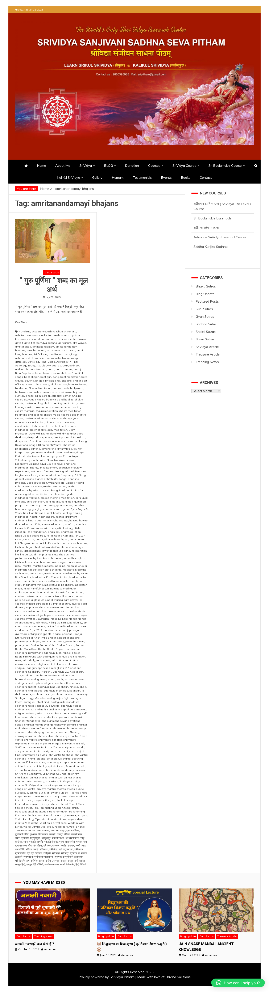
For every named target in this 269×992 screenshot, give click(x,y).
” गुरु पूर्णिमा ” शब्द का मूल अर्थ (52, 285)
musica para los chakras (41, 611)
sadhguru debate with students (60, 683)
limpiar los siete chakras (54, 554)
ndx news (41, 622)
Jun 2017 (80, 535)
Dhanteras (68, 444)
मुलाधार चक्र (21, 845)
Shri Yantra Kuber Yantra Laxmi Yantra (38, 747)
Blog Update (205, 294)
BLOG (108, 165)
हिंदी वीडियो (80, 864)
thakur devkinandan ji (74, 796)
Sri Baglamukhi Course (225, 165)
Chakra (76, 395)
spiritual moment (74, 762)
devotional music (54, 441)
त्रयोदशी (25, 838)
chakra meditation (47, 410)
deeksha (20, 437)
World (27, 826)
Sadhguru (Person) (39, 671)
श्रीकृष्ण (47, 853)
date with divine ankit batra (66, 433)
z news (80, 826)
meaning (59, 565)
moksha (20, 592)
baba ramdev (63, 369)
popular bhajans (69, 637)
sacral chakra (70, 664)
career (46, 395)
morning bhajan (36, 592)
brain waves (50, 392)
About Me (62, 165)
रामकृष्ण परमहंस (59, 845)
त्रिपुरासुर (46, 838)
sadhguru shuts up (48, 705)
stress (71, 788)
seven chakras (31, 717)
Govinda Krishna (32, 486)
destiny (58, 437)
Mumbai (52, 592)
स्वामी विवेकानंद (67, 864)
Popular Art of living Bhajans (40, 637)
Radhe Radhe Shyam (51, 649)
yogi (72, 826)
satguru (20, 713)
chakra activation (25, 399)
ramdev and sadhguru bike (44, 652)
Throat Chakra (77, 804)
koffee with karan (55, 543)
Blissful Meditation (40, 388)
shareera (20, 732)
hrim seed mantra (52, 524)
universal (58, 815)
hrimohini (81, 524)
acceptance (39, 331)
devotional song (77, 441)
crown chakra (38, 429)
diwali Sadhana (65, 452)
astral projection (36, 358)
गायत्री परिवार (63, 834)
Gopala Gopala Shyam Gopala (45, 482)
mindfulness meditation (61, 588)
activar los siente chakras (70, 339)
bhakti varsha (58, 384)
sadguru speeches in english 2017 (48, 667)
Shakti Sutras (206, 331)
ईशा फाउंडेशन (72, 830)
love (54, 562)
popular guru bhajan (27, 641)
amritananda (23, 346)
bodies (57, 388)
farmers (48, 471)
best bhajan (31, 376)
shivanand (61, 732)
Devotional (36, 441)
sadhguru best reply (27, 683)
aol (43, 350)
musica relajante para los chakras (47, 615)
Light (34, 554)
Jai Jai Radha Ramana (59, 535)
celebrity (56, 395)
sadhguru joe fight (58, 698)
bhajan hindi (52, 380)
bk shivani (21, 388)
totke (75, 807)
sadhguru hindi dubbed (71, 686)
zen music (43, 830)
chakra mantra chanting (66, 407)
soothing (77, 758)
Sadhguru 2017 (62, 671)
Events (166, 177)
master (48, 565)
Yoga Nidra (61, 826)
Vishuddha (31, 822)
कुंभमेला (33, 834)
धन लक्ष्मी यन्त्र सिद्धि (75, 838)
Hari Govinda (37, 512)
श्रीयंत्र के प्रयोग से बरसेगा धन (69, 856)
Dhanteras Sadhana (27, 448)
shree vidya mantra (67, 735)
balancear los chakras (57, 373)
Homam (118, 177)
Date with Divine (39, 433)
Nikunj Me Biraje (58, 622)
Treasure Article (208, 354)
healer (57, 512)
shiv (30, 732)
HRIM (37, 524)
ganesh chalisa (24, 478)
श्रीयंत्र (65, 853)
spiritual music (24, 766)
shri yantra (30, 739)
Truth (31, 815)
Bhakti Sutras (206, 286)
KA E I (18, 539)
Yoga (50, 826)
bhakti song (42, 384)
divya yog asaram (35, 452)
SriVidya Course (184, 165)
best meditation (70, 376)
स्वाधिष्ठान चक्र (52, 864)
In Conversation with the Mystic (43, 528)
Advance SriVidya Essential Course (220, 222)
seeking (76, 713)
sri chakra (81, 770)
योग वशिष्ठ (37, 845)
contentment (58, 426)
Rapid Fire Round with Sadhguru (35, 656)
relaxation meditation (64, 660)
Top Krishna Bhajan (51, 807)
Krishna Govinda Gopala (49, 546)
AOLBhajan (53, 350)
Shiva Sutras (205, 339)
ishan (77, 531)
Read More (21, 322)
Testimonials (142, 177)
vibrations (60, 819)
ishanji (19, 535)
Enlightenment (48, 467)
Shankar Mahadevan (28, 720)
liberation (81, 550)
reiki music (62, 656)
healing (67, 512)
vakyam (82, 815)
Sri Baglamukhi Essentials (213, 204)
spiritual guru (54, 762)
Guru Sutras (52, 272)
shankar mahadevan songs (70, 728)
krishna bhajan (24, 546)
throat (64, 804)
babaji (78, 369)
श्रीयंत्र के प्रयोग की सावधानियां (38, 856)
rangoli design (71, 652)
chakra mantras (24, 410)
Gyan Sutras (205, 316)
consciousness (65, 422)
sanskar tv (53, 709)
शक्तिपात (44, 849)
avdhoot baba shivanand (30, 369)
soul (17, 762)
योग (30, 845)
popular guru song (52, 641)
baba (50, 369)
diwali (50, 452)
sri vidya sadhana (59, 785)
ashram (20, 358)
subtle (80, 788)
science (65, 713)
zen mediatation (25, 830)
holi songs (61, 520)
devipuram (21, 441)
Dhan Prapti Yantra (49, 444)
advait (19, 342)
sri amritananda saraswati (31, 770)
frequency (67, 475)
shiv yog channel (44, 732)
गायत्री (52, 834)
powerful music (74, 641)
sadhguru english (26, 686)
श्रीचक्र (56, 853)
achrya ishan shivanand (61, 331)
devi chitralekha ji (74, 437)
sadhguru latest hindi (37, 701)
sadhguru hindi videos (28, 690)
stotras (61, 788)
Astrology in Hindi (67, 361)
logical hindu (71, 558)
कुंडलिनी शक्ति (22, 834)
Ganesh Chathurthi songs (50, 478)
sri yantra (30, 788)
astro (50, 358)
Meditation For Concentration (50, 577)
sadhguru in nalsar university (69, 694)
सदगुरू (56, 860)
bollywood (76, 388)
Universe (70, 815)
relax (18, 660)
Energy (34, 467)
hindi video (35, 520)
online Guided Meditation (62, 626)
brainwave (65, 392)
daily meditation (57, 429)
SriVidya (85, 165)
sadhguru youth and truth (30, 709)
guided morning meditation (57, 497)
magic (62, 562)
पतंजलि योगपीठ (51, 841)
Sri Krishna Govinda (54, 773)
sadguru (20, 667)
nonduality (75, 622)
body (66, 388)
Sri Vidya (64, 781)
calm (38, 395)
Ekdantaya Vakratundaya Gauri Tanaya (39, 463)
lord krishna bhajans (37, 562)
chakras (57, 418)
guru (78, 497)
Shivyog (74, 732)
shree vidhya (46, 735)
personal (67, 633)
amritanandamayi (43, 346)
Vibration (47, 819)
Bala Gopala (23, 373)
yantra (36, 826)
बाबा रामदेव (70, 841)
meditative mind (33, 584)
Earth (18, 456)
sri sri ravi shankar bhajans (42, 777)
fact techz (36, 471)
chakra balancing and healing (55, 399)
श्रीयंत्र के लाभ (22, 860)
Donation (132, 165)
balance (37, 373)
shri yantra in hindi (73, 743)
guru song (49, 505)
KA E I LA (28, 539)
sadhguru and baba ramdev (39, 675)
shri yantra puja (52, 751)
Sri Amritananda (75, 766)
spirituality (40, 766)
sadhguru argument (43, 679)
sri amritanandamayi (61, 770)
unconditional (43, 815)
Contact (206, 177)
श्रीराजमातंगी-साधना (206, 213)
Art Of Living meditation (47, 354)
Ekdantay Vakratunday (60, 460)
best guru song (49, 376)
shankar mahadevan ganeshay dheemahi (50, 724)
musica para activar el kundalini (55, 596)
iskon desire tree (34, 535)
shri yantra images (49, 743)
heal (49, 512)
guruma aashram (50, 509)
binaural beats (77, 384)
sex (43, 717)
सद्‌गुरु (63, 860)
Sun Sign (44, 792)
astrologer (73, 358)
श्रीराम (49, 860)
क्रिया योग (43, 834)
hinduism (48, 520)
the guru (50, 800)
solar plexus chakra (59, 758)
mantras (38, 565)
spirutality (54, 766)
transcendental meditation (31, 811)
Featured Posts (207, 301)
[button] (238, 983)
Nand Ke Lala (59, 618)
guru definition (35, 501)
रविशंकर (47, 845)
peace (57, 633)
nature (30, 622)
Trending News (207, 362)
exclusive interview (70, 467)
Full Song (80, 475)
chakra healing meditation (60, 403)
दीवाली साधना (58, 838)
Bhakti (29, 384)
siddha (41, 758)
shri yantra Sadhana (61, 754)
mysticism (43, 618)
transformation (58, 811)
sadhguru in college (56, 690)
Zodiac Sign (57, 830)
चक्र (17, 838)
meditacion (22, 569)
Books (185, 177)
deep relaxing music (39, 437)
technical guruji (50, 796)
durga (80, 452)
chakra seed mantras (38, 418)
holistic (73, 520)
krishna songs (74, 546)
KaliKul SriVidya (68, 177)
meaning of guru (77, 565)
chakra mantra (42, 407)
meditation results (57, 581)
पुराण (61, 841)
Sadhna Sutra (206, 324)
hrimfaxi (69, 524)
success (20, 792)
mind (27, 588)
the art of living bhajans (29, 800)
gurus (65, 509)
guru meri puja (32, 505)
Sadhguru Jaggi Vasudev (30, 698)
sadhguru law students (65, 701)
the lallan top (65, 800)
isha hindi (53, 531)
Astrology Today (25, 365)
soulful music (30, 762)
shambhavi (75, 717)
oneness (39, 626)
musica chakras (24, 596)
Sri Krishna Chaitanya (28, 773)
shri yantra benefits (50, 739)
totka (67, 807)
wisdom (73, 822)
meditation (36, 573)
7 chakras (24, 331)
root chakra (54, 664)
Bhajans (67, 380)
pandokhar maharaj (56, 630)
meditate (68, 569)
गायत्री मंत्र (76, 834)
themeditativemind (26, 804)
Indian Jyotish (71, 528)
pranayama (22, 645)
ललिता (29, 849)
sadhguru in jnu (41, 694)
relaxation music (25, 664)
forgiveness (22, 475)
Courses (154, 165)
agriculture (64, 342)
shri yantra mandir (73, 747)
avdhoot (74, 365)
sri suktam (51, 781)
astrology (21, 361)
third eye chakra (49, 804)
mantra (27, 565)
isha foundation (36, 531)
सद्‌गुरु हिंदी (20, 864)
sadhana (75, 667)
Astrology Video (47, 365)
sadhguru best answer (70, 679)
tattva (36, 796)
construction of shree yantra (32, 426)
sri (62, 766)
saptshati (67, 709)
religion (41, 664)
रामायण (71, 845)
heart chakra (46, 516)
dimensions (48, 448)
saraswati (80, 709)
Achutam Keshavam (27, 335)
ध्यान (26, 841)
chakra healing (34, 403)
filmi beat (81, 471)
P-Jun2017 (36, 630)
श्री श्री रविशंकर (34, 853)
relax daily (28, 660)
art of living (68, 350)
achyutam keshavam (54, 335)
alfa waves (79, 342)
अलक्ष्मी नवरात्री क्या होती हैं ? (34, 944)
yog (43, 826)
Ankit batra (33, 350)
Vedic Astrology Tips (27, 819)
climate (49, 422)
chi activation (36, 422)
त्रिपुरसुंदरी (35, 838)
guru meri (67, 501)
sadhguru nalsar (25, 705)
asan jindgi (70, 354)
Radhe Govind (65, 645)
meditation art (53, 573)
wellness (61, 822)
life (17, 554)
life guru (25, 554)
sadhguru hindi (47, 686)
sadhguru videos (71, 705)
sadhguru (21, 671)
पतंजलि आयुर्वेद (36, 841)
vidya (70, 819)
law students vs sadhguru (58, 550)
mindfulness (38, 588)
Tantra (28, 796)
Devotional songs (26, 444)
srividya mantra (46, 788)
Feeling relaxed (64, 471)
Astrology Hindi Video (41, 361)
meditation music (34, 581)
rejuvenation (77, 656)
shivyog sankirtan (26, 735)
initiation (20, 531)
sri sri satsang (35, 781)
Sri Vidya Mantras (36, 785)
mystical (31, 618)
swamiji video (59, 792)
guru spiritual (64, 505)
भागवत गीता (81, 841)
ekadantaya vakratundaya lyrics (42, 456)
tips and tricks (23, 807)
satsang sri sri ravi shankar (42, 713)
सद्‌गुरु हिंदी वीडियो (34, 864)
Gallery (97, 177)
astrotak (63, 365)
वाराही (35, 849)
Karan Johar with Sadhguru (52, 539)
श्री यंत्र (53, 849)
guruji (35, 509)
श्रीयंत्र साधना (38, 860)
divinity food (64, 448)
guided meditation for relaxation (45, 494)
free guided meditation (45, 475)
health (34, 516)
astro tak (60, 358)
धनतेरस (18, 841)
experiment (22, 471)
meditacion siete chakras (45, 569)
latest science (32, 550)
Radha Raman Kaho (43, 645)
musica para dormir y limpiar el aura (48, 603)
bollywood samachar (28, 392)
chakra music (52, 414)
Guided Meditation (54, 486)
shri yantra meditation (28, 751)
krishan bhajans (77, 543)
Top (35, 807)
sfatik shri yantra (57, 717)
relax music (43, 660)
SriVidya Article (207, 347)
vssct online (47, 822)
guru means (52, 501)
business (28, 395)
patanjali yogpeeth (39, 633)
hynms (19, 528)
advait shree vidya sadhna (40, 342)
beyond (29, 380)
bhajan (39, 380)
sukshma (32, 792)
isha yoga (67, 531)
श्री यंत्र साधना (66, 849)
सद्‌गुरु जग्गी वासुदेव (76, 860)
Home (41, 165)
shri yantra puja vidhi (34, 754)
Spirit (42, 762)
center (67, 395)
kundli (18, 550)
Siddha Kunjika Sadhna (211, 232)
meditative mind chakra (58, 584)
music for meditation (70, 592)
